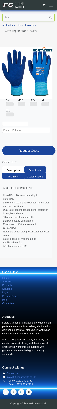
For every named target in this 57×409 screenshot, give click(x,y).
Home (5, 278)
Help (4, 299)
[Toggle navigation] (51, 5)
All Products (8, 25)
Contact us (8, 303)
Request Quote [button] (29, 150)
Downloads (35, 170)
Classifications (35, 176)
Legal (5, 292)
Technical (13, 176)
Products (7, 285)
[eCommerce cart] (44, 5)
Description (13, 170)
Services (7, 289)
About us (7, 281)
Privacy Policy (10, 296)
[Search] (50, 17)
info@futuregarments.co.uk (21, 377)
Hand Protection (27, 25)
